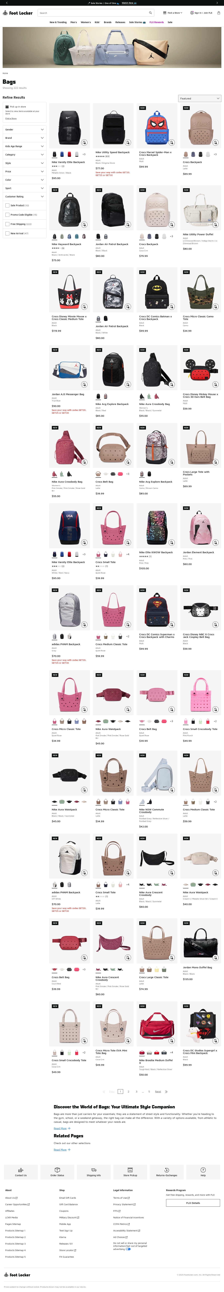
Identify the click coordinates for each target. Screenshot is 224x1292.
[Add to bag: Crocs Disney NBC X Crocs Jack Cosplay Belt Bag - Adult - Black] (215, 625)
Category (10, 154)
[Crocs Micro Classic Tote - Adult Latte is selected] (98, 801)
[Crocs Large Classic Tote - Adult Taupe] (149, 969)
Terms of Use (120, 1197)
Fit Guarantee (66, 1256)
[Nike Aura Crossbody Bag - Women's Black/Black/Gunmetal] (69, 474)
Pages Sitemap (13, 1224)
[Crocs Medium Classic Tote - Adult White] (113, 636)
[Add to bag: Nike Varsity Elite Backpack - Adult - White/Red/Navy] (84, 542)
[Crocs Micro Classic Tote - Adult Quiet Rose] (127, 801)
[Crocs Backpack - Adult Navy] (193, 154)
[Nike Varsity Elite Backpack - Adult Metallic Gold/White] (76, 154)
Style (8, 163)
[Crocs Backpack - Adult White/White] (208, 154)
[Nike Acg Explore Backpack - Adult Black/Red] (149, 474)
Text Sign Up (65, 1230)
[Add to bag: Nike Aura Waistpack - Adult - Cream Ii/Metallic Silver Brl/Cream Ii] (215, 873)
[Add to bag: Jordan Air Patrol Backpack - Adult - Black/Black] (128, 224)
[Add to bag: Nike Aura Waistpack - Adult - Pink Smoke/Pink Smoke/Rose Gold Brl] (128, 709)
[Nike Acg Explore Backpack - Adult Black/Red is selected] (98, 396)
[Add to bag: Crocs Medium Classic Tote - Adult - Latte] (215, 790)
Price (8, 171)
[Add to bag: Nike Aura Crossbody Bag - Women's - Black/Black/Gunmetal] (172, 384)
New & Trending (58, 22)
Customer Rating (14, 196)
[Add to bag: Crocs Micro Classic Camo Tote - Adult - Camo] (215, 307)
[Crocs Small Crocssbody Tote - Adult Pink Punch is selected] (185, 721)
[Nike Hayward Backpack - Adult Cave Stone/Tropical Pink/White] (84, 236)
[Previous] (7, 3)
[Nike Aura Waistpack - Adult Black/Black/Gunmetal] (113, 721)
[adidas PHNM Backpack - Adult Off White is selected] (54, 884)
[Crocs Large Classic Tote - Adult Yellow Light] (156, 969)
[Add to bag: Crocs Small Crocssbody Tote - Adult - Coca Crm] (84, 1041)
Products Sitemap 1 (15, 1230)
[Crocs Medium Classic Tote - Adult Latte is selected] (185, 801)
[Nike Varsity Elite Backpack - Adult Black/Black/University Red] (69, 154)
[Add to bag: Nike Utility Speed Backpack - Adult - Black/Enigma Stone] (128, 142)
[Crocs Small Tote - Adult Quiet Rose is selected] (98, 554)
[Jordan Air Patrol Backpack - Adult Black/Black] (105, 318)
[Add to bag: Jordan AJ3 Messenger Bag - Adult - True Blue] (84, 384)
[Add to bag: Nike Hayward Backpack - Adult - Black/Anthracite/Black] (84, 224)
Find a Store (11, 118)
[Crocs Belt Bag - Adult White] (105, 474)
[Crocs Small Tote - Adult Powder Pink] (120, 554)
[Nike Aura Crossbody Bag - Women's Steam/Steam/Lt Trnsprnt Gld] (149, 396)
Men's (74, 22)
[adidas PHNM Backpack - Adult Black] (62, 636)
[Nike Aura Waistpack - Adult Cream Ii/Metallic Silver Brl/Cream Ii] (120, 721)
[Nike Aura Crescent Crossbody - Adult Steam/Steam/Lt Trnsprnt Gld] (156, 884)
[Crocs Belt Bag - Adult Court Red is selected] (54, 969)
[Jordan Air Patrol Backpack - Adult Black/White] (105, 236)
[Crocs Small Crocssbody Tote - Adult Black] (193, 721)
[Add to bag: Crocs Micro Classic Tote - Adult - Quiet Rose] (84, 709)
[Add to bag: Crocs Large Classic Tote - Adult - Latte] (172, 958)
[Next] (217, 3)
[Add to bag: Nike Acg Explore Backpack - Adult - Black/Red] (128, 384)
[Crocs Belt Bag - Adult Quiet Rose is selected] (142, 721)
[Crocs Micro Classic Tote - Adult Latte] (84, 721)
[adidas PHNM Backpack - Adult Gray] (69, 884)
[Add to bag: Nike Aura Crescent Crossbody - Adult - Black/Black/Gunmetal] (172, 873)
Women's (86, 22)
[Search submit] (150, 12)
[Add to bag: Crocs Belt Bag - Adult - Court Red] (84, 958)
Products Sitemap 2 (15, 1237)
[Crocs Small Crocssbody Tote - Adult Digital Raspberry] (208, 721)
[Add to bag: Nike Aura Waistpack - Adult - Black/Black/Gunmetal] (84, 790)
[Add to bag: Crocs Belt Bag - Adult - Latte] (128, 462)
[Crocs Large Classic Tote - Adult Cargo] (164, 969)
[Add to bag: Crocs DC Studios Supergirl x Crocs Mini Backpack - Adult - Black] (215, 1041)
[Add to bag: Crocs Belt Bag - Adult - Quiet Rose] (172, 709)
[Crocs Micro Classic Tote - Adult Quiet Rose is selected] (54, 721)
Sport (8, 188)
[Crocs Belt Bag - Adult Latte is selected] (98, 474)
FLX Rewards (157, 22)
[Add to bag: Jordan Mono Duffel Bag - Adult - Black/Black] (215, 958)
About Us (10, 1197)
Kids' (97, 22)
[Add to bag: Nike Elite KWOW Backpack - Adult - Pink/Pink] (172, 542)
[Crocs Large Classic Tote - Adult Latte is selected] (142, 969)
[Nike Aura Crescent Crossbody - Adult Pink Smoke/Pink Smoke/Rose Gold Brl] (164, 884)
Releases (120, 22)
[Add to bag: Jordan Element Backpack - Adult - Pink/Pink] (215, 542)
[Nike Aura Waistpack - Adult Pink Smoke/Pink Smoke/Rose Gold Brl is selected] (98, 721)
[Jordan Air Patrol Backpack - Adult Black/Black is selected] (98, 236)
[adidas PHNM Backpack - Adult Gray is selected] (54, 636)
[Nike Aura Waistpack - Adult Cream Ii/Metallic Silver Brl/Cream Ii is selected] (185, 884)
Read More (60, 1128)
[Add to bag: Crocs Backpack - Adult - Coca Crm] (172, 224)
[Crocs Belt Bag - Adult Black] (113, 474)
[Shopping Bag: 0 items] (218, 12)
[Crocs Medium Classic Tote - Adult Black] (120, 636)
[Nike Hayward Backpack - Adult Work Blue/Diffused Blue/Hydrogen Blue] (69, 236)
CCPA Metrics (120, 1224)
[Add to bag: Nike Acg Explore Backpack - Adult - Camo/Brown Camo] (172, 462)
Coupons (63, 1210)
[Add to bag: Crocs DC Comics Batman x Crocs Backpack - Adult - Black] (172, 307)
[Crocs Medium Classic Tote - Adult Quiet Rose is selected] (98, 636)
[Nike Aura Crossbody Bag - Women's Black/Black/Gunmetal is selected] (142, 396)
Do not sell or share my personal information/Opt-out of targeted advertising (130, 1246)
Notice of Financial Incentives (128, 1217)
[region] (112, 3)
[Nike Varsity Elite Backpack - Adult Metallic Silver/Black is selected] (54, 154)
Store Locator (66, 1250)
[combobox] (96, 12)
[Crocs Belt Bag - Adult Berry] (120, 474)
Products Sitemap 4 (15, 1250)
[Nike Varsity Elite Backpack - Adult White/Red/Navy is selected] (54, 554)
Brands (108, 22)
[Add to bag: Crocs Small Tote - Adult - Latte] (128, 873)
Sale (170, 22)
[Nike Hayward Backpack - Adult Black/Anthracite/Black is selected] (54, 236)
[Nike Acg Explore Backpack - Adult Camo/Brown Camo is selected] (142, 474)
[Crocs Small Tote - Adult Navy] (105, 554)
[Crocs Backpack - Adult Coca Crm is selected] (142, 236)
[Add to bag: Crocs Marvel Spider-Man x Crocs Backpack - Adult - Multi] (172, 142)
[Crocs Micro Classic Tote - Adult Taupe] (62, 721)
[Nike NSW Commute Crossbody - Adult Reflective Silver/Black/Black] (149, 801)
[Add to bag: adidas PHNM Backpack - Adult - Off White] (84, 873)
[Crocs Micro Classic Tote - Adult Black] (69, 721)
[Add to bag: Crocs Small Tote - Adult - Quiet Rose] (128, 542)
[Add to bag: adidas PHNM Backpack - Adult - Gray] (84, 625)
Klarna (62, 1237)
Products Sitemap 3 (15, 1243)
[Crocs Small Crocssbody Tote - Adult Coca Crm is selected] (54, 1052)
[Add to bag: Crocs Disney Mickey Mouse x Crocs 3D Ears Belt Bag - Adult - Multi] (215, 384)
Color (8, 179)
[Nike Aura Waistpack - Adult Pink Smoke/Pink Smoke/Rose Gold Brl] (76, 801)
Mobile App (65, 1224)
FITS (115, 1210)
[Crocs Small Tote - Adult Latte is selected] (98, 884)
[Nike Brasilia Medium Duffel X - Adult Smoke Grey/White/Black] (164, 1052)
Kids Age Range (13, 146)
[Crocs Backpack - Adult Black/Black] (200, 154)
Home (5, 73)
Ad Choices (119, 1237)
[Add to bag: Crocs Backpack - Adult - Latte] (215, 142)
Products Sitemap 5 (15, 1256)
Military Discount (67, 1217)
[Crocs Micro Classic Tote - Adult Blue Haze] (76, 721)
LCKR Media (11, 1217)
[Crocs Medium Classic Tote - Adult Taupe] (105, 636)
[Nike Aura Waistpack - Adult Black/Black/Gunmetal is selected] (54, 801)
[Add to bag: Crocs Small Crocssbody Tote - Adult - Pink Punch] (215, 709)
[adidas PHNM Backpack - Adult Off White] (69, 636)
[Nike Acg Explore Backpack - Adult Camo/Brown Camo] (105, 396)
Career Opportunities (16, 1204)
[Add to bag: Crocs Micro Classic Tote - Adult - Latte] (128, 790)
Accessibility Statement (125, 1230)
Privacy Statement (123, 1204)
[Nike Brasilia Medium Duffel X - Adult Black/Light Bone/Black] (149, 1052)
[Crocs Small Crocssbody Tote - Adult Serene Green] (200, 721)
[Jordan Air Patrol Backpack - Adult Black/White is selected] (98, 318)
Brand (8, 137)
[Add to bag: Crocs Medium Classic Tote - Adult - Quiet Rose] (128, 625)
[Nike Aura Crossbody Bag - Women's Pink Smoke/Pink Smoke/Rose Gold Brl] (156, 396)
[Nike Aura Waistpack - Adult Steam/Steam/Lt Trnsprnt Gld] (105, 721)
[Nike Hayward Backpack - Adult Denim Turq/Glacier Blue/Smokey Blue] (76, 236)
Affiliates (9, 1210)
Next (158, 1091)
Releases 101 (66, 1243)
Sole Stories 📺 (137, 22)
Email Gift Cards (67, 1197)
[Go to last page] (166, 1091)
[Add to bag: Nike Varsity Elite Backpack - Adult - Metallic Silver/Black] (84, 142)
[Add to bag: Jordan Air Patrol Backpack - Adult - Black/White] (128, 307)
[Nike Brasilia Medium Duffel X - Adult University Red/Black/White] (156, 1052)
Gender (9, 129)
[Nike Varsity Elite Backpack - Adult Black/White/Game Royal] (62, 154)
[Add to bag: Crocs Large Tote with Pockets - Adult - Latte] (215, 462)
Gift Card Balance (68, 1204)
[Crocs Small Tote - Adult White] (113, 554)
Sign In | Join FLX (203, 12)
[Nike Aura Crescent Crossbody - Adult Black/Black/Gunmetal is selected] (142, 884)
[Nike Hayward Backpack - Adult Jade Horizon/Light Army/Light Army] (62, 236)
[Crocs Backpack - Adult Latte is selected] (185, 154)
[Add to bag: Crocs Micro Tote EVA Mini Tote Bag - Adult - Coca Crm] (128, 1041)
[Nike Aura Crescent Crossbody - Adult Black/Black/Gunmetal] (149, 884)
